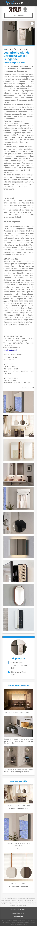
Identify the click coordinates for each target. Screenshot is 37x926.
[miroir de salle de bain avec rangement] (18, 827)
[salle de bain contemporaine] (18, 794)
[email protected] (10, 350)
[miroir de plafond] (18, 867)
